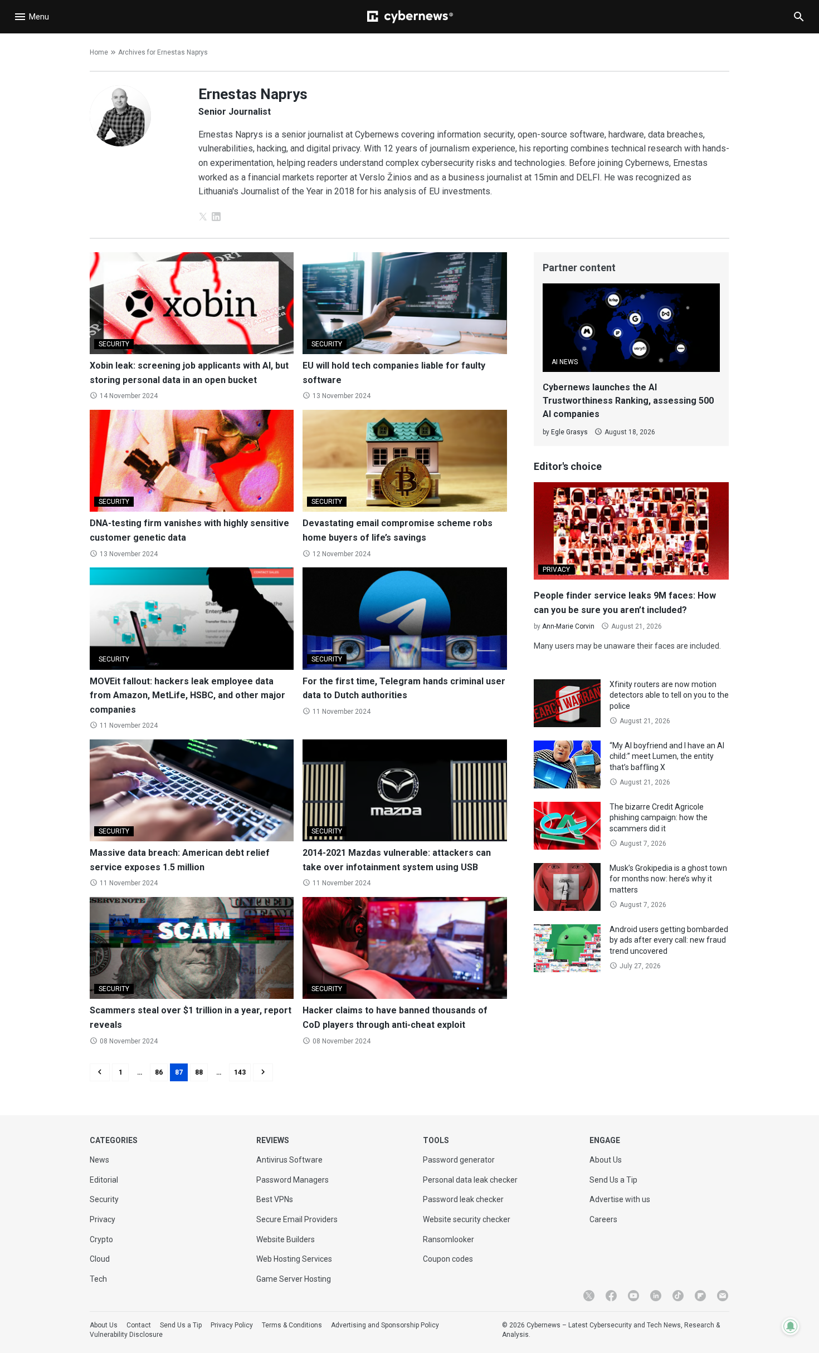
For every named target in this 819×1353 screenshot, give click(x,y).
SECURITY (114, 344)
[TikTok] (678, 1295)
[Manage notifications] (791, 1326)
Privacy (102, 1219)
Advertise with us (619, 1199)
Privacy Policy (232, 1325)
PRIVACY (556, 569)
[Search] (799, 17)
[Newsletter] (722, 1295)
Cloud (100, 1258)
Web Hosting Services (294, 1258)
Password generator (459, 1159)
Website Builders (285, 1239)
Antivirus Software (289, 1159)
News (99, 1159)
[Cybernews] (410, 16)
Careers (603, 1219)
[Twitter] (589, 1295)
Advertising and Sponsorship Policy (385, 1325)
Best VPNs (274, 1199)
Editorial (104, 1179)
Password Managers (292, 1179)
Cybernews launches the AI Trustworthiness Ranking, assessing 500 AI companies (628, 400)
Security (104, 1199)
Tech (98, 1278)
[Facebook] (611, 1295)
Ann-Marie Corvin (568, 626)
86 (159, 1072)
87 (179, 1072)
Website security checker (466, 1219)
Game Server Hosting (293, 1278)
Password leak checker (463, 1199)
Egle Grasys (569, 432)
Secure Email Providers (297, 1219)
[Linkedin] (655, 1295)
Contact (138, 1325)
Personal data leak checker (470, 1179)
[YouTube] (633, 1295)
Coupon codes (448, 1258)
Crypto (101, 1239)
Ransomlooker (448, 1239)
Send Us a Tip (613, 1179)
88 (199, 1072)
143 (240, 1072)
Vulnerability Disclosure (126, 1335)
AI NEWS (565, 362)
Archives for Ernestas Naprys (163, 52)
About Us (605, 1159)
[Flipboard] (700, 1295)
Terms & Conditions (292, 1325)
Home (99, 52)
